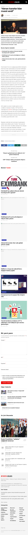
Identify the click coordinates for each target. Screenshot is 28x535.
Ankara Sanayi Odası (10, 141)
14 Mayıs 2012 (10, 399)
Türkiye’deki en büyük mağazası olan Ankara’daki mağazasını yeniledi (13, 453)
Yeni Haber (22, 521)
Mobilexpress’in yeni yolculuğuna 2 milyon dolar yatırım (14, 496)
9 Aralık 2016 (15, 15)
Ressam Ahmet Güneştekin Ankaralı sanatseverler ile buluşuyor (16, 397)
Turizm (21, 511)
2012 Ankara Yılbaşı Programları (4, 509)
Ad (2, 357)
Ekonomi (7, 6)
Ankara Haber (4, 514)
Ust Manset (22, 515)
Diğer (2, 518)
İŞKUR (9, 109)
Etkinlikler (12, 513)
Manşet (21, 508)
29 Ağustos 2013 (6, 409)
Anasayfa (3, 6)
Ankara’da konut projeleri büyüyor (11, 407)
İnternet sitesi (4, 369)
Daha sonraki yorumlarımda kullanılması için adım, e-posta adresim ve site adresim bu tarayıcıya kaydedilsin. (13, 377)
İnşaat (11, 518)
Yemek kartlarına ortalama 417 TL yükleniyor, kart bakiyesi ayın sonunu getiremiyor (12, 322)
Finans (12, 514)
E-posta (3, 363)
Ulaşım (21, 513)
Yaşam (20, 517)
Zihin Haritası (4, 502)
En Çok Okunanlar (13, 510)
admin (8, 15)
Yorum (3, 340)
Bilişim (2, 516)
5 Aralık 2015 (10, 393)
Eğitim (2, 520)
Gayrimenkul (13, 516)
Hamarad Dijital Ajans (15, 530)
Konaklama (13, 520)
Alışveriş (3, 512)
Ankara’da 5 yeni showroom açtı (15, 402)
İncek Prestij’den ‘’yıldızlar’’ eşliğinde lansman (10, 440)
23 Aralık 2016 (10, 404)
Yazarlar (21, 519)
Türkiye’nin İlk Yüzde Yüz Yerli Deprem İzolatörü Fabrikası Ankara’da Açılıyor (16, 465)
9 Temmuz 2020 (4, 194)
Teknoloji (21, 509)
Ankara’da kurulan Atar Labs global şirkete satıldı (12, 498)
